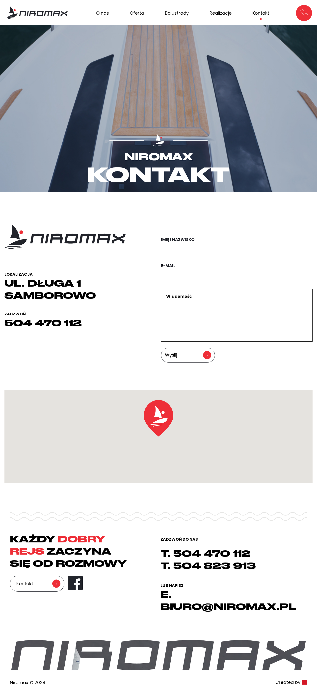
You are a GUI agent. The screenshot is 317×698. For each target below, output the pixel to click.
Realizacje (221, 13)
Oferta (137, 13)
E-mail (168, 265)
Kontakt (260, 13)
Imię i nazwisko (177, 239)
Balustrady (177, 13)
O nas (102, 13)
